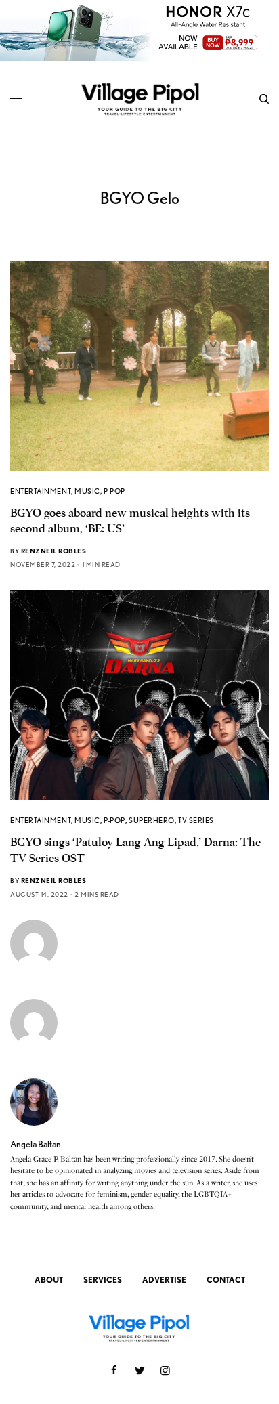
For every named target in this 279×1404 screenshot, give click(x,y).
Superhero (152, 820)
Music (87, 491)
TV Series (196, 820)
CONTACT (226, 1280)
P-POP (114, 491)
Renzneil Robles (54, 551)
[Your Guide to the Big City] (140, 99)
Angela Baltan (35, 1144)
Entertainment (40, 491)
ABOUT (49, 1280)
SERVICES (102, 1280)
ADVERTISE (164, 1280)
